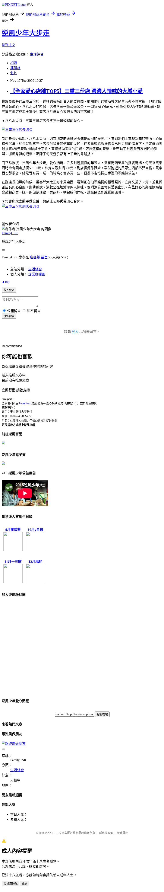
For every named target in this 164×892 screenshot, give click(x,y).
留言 (44, 257)
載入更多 (9, 290)
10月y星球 (35, 529)
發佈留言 (9, 316)
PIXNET (50, 832)
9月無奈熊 (13, 529)
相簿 (13, 63)
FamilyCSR (10, 233)
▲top (5, 282)
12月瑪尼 (35, 561)
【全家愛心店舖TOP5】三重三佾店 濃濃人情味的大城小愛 (76, 91)
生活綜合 (37, 54)
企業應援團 (36, 274)
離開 (24, 883)
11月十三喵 (13, 561)
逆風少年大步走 (26, 33)
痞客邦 (35, 257)
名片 (13, 73)
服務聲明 (122, 832)
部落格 (15, 68)
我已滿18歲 (10, 883)
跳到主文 (8, 45)
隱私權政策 (106, 832)
